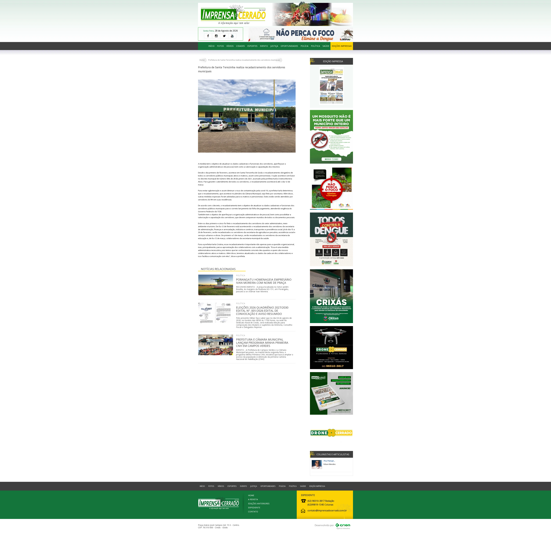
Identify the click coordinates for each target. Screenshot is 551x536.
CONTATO (253, 511)
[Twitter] (224, 36)
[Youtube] (232, 36)
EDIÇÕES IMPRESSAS (342, 46)
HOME (251, 495)
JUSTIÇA (274, 46)
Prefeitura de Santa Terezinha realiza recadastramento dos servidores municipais (244, 60)
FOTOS (220, 46)
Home (202, 60)
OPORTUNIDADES (289, 46)
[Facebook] (208, 36)
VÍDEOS (230, 46)
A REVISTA (253, 499)
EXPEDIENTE (254, 507)
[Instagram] (216, 36)
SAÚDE (326, 46)
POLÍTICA (315, 46)
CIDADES (240, 46)
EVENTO (264, 46)
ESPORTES (252, 46)
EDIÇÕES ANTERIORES (258, 503)
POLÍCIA (304, 46)
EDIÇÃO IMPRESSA (317, 486)
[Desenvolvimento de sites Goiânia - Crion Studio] (332, 526)
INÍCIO (211, 46)
